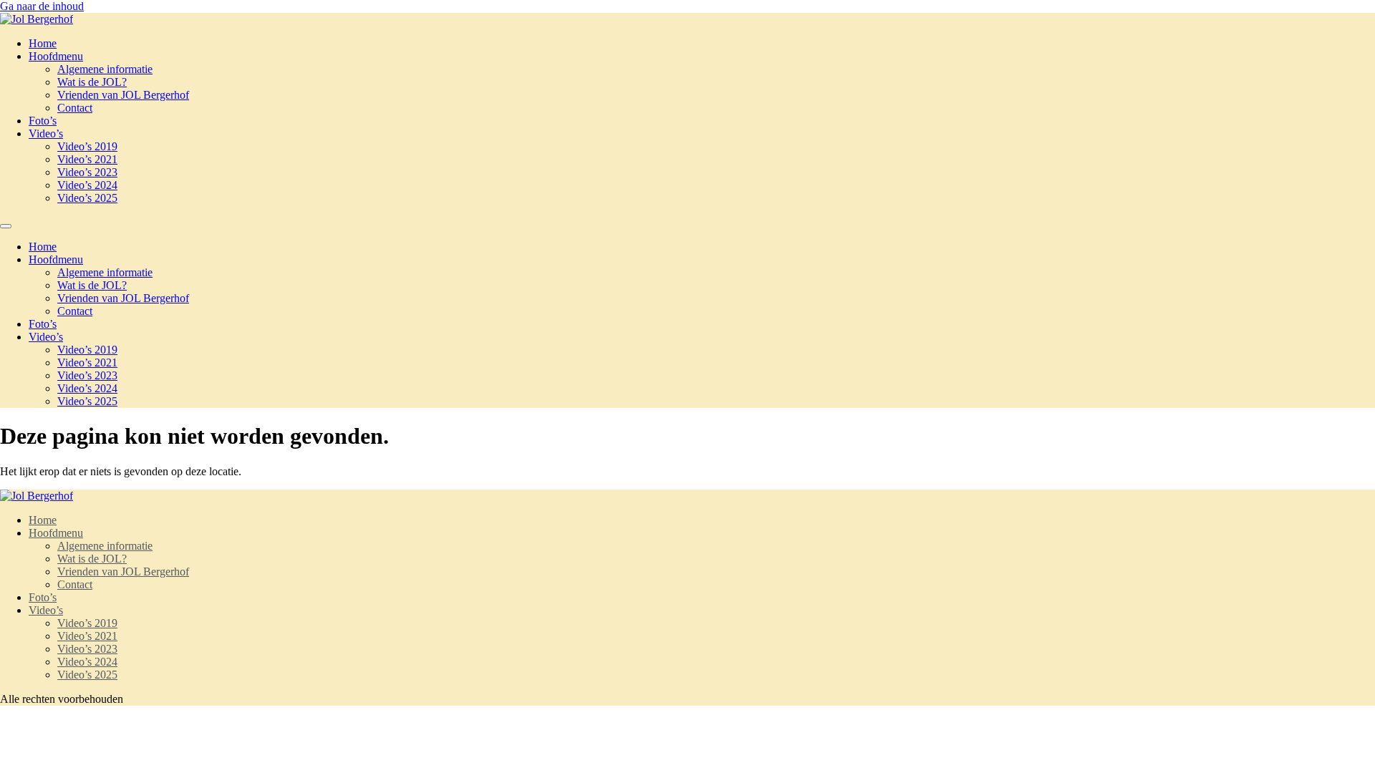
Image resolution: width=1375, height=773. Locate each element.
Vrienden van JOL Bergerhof (123, 95)
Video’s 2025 (87, 198)
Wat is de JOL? (92, 82)
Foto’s (43, 121)
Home (43, 43)
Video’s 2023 (87, 172)
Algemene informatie (105, 69)
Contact (74, 108)
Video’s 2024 (87, 185)
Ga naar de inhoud (42, 6)
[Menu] (5, 226)
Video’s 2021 (87, 159)
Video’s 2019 (87, 146)
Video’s (46, 133)
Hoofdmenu (56, 56)
